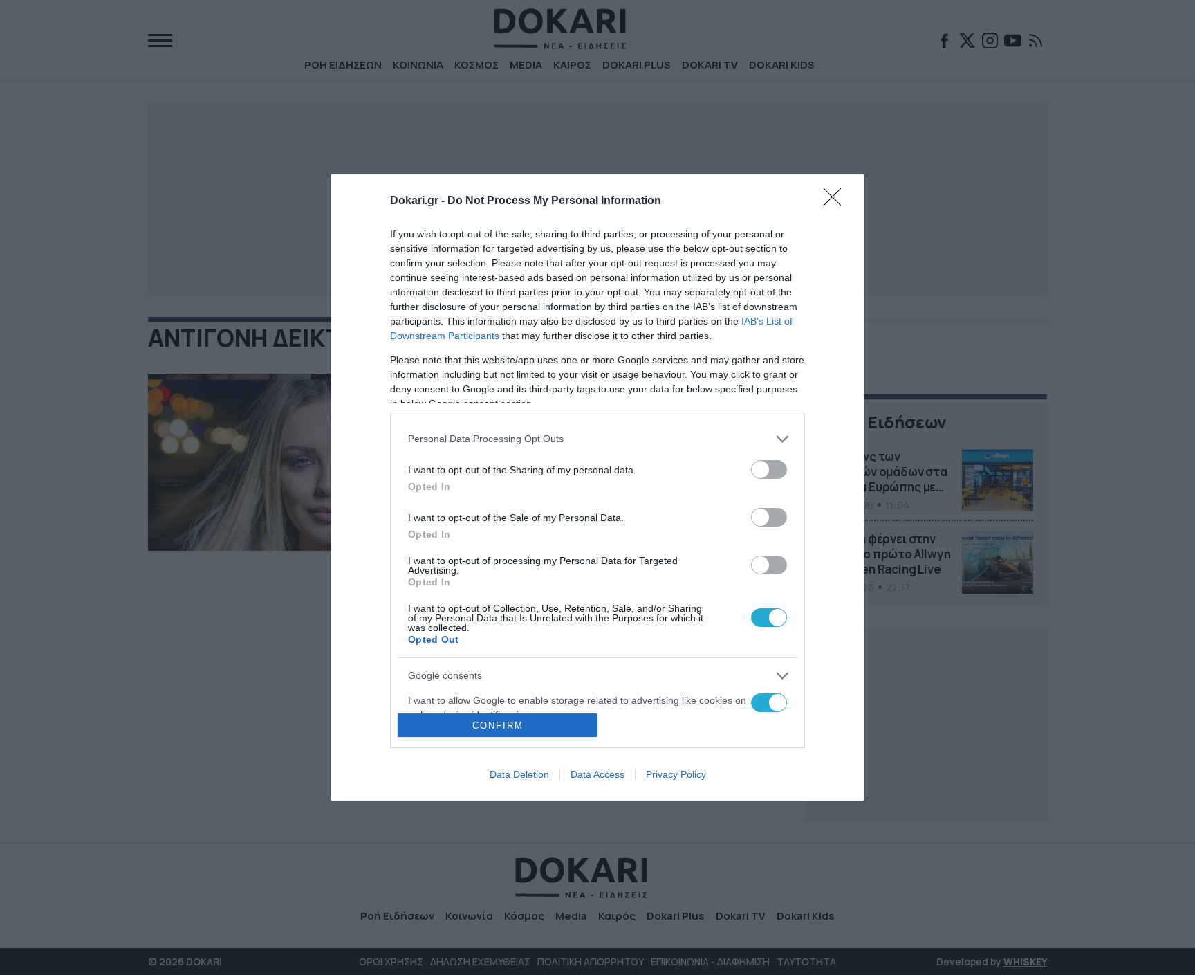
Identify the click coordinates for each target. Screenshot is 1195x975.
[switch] (769, 469)
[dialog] (597, 487)
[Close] (837, 201)
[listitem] (597, 439)
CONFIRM (498, 725)
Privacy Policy (676, 774)
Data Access (597, 774)
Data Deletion (519, 774)
